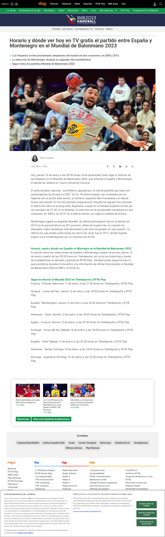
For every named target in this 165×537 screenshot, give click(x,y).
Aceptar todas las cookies (146, 505)
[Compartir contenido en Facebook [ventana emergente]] (108, 165)
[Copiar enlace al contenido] (132, 165)
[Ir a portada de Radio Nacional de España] (75, 463)
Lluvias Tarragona (87, 442)
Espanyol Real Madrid (28, 442)
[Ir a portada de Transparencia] (124, 463)
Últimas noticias (74, 448)
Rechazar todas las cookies (147, 514)
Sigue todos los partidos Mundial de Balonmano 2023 (43, 63)
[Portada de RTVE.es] (42, 4)
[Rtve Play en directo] (12, 4)
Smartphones (141, 442)
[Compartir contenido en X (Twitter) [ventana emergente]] (114, 165)
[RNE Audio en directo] (16, 4)
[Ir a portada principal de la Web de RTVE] (20, 462)
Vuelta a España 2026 (54, 442)
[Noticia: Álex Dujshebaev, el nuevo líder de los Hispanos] (28, 396)
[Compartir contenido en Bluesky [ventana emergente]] (120, 165)
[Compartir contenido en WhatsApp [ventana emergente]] (126, 165)
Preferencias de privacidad (146, 523)
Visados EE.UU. (122, 442)
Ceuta (71, 442)
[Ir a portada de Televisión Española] (47, 463)
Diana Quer (105, 442)
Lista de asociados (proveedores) (87, 511)
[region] (82, 513)
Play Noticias (92, 448)
